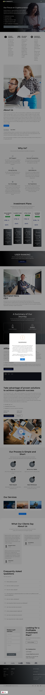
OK (22, 359)
